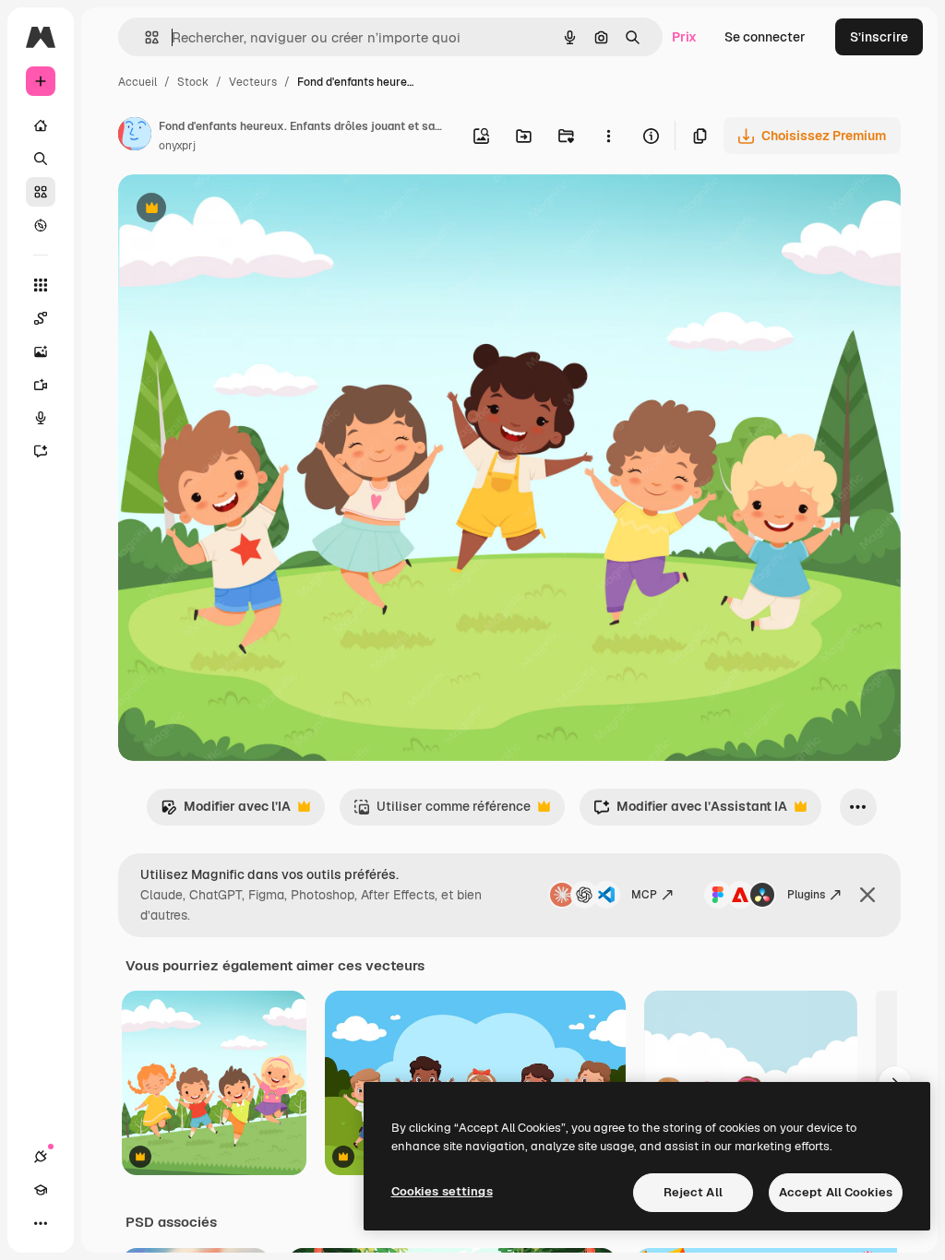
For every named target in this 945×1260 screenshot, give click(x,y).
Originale (239, 210)
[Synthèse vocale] (40, 418)
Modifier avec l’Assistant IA (690, 811)
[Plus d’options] (608, 135)
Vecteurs (253, 82)
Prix (684, 37)
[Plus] (40, 1223)
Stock (193, 82)
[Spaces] (40, 318)
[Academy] (40, 1190)
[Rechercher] (40, 158)
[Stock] (40, 192)
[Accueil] (40, 125)
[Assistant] (40, 451)
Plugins (806, 894)
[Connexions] (40, 1156)
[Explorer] (40, 225)
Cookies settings (442, 1191)
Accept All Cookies (835, 1192)
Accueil (137, 82)
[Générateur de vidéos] (40, 384)
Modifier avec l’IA (226, 811)
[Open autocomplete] (144, 37)
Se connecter (765, 37)
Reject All (693, 1192)
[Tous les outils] (40, 285)
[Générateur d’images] (40, 351)
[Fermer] (867, 895)
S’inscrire (879, 37)
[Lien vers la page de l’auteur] (134, 136)
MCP (644, 894)
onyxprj (177, 145)
